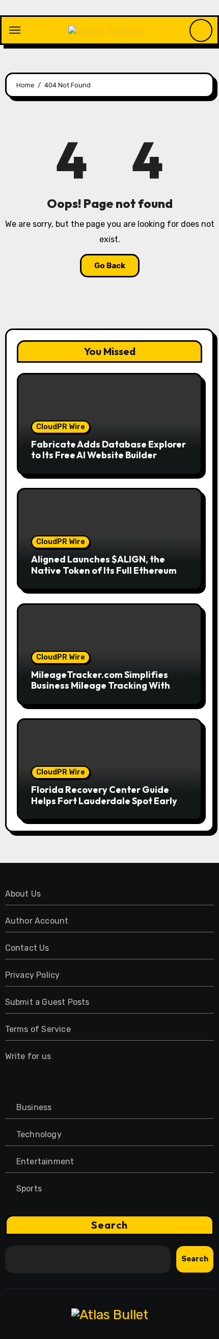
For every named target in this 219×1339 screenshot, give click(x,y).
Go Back (109, 265)
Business (34, 1107)
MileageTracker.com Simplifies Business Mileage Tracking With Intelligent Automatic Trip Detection (100, 691)
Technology (39, 1134)
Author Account (37, 921)
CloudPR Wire (60, 426)
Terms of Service (38, 1029)
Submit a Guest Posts (47, 1002)
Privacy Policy (32, 975)
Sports (29, 1188)
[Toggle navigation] (15, 30)
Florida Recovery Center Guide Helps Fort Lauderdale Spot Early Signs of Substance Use (104, 800)
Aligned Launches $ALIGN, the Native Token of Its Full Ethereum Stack (104, 570)
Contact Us (27, 948)
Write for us (28, 1056)
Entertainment (45, 1161)
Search (109, 1224)
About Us (23, 894)
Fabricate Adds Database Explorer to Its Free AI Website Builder (108, 449)
